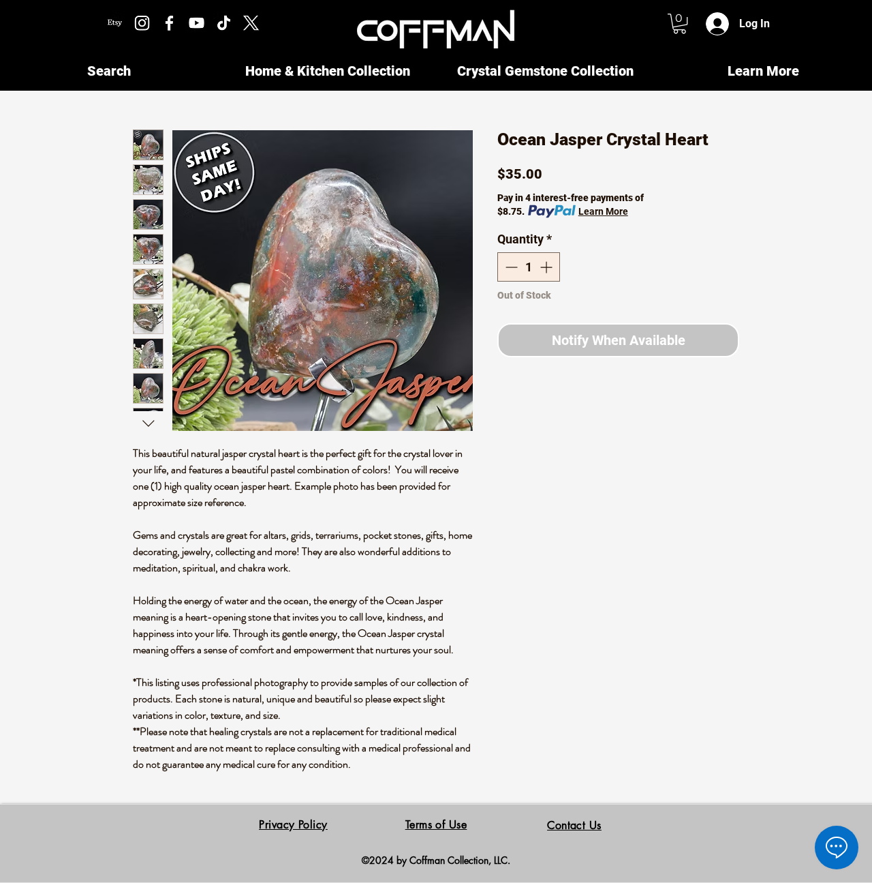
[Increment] (547, 267)
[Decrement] (509, 267)
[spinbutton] (528, 267)
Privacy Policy (293, 825)
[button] (679, 23)
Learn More (603, 211)
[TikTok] (223, 22)
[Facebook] (169, 22)
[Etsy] (114, 22)
